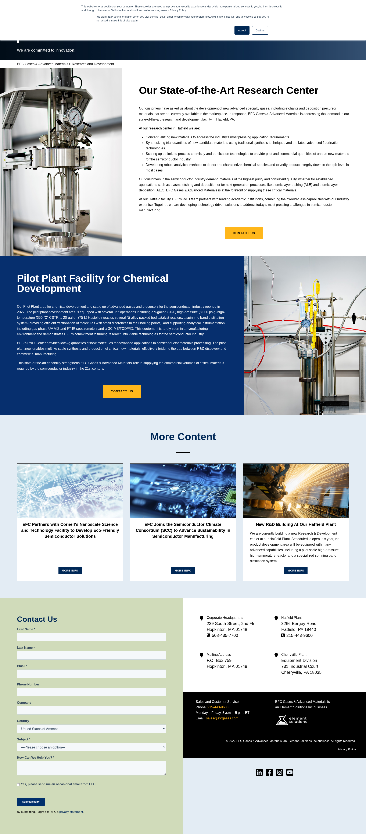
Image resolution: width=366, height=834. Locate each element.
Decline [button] (260, 30)
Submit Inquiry (31, 801)
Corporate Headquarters (225, 617)
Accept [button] (242, 30)
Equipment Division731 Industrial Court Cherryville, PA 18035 (301, 666)
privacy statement (71, 811)
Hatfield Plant (291, 617)
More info (70, 570)
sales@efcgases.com (222, 718)
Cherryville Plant (293, 654)
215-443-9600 (299, 635)
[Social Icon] (259, 772)
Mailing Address (219, 654)
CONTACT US (244, 233)
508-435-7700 (225, 635)
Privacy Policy (346, 749)
